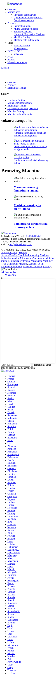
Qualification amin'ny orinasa (28, 17)
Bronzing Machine (23, 31)
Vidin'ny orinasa (22, 45)
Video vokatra (21, 48)
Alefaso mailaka (9, 272)
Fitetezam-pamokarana (25, 14)
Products (11, 23)
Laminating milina (23, 26)
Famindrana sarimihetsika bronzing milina (31, 225)
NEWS (11, 59)
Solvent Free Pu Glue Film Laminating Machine (25, 255)
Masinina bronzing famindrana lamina (26, 188)
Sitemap (23, 252)
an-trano (11, 9)
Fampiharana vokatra (24, 20)
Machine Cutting (22, 37)
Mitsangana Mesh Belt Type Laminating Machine (27, 262)
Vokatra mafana (9, 252)
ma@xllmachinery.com (20, 244)
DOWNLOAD (15, 51)
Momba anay (13, 12)
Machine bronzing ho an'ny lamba (27, 207)
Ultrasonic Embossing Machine (29, 34)
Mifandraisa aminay (17, 62)
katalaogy (18, 54)
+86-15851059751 (33, 236)
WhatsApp (10, 275)
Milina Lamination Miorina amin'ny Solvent (22, 258)
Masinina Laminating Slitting (37, 266)
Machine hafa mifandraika (26, 40)
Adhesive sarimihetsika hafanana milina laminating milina (30, 134)
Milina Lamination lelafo (26, 28)
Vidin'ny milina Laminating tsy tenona (27, 259)
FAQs (10, 56)
